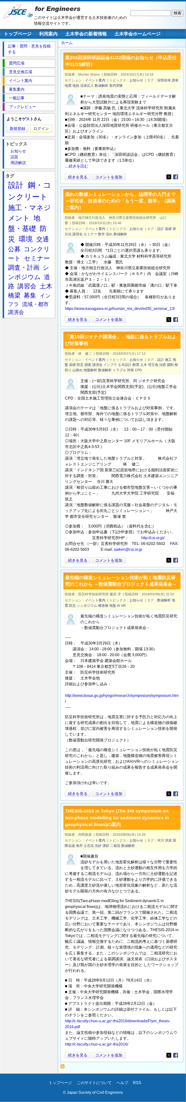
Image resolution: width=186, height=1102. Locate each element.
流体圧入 (87, 85)
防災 (80, 365)
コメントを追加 (108, 177)
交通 (42, 239)
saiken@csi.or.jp (128, 549)
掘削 (170, 365)
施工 (168, 360)
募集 (30, 295)
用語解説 (18, 163)
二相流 (115, 846)
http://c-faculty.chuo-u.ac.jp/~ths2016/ (96, 1044)
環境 (26, 239)
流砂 (98, 846)
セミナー (90, 234)
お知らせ (136, 80)
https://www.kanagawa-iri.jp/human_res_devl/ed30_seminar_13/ (120, 309)
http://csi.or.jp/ (152, 538)
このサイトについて (94, 1083)
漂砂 (105, 846)
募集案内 (16, 89)
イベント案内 (95, 80)
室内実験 (116, 85)
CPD (138, 370)
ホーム (67, 43)
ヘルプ (122, 1083)
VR (123, 605)
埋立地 (153, 365)
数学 (101, 234)
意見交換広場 (20, 72)
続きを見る (77, 177)
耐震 (135, 365)
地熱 (75, 85)
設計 (160, 229)
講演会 (97, 365)
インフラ (110, 365)
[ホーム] (18, 17)
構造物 (103, 605)
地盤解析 (90, 370)
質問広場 (16, 63)
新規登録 (17, 128)
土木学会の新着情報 (86, 33)
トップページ (17, 33)
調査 (88, 365)
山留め (77, 370)
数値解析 (101, 85)
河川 (160, 840)
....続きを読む (76, 166)
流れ (109, 234)
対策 (130, 370)
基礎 (168, 229)
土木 (143, 365)
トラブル (119, 370)
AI (118, 605)
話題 (14, 157)
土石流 (89, 846)
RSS (137, 1083)
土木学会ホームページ (138, 33)
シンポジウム (87, 605)
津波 (168, 840)
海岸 (79, 846)
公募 (14, 249)
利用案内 (48, 33)
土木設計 (125, 365)
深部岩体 (164, 80)
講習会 (77, 234)
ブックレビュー (22, 107)
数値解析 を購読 (64, 1067)
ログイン (41, 128)
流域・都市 (35, 304)
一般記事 (16, 98)
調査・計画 (23, 267)
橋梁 (14, 295)
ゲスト (28, 119)
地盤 (112, 605)
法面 (162, 365)
